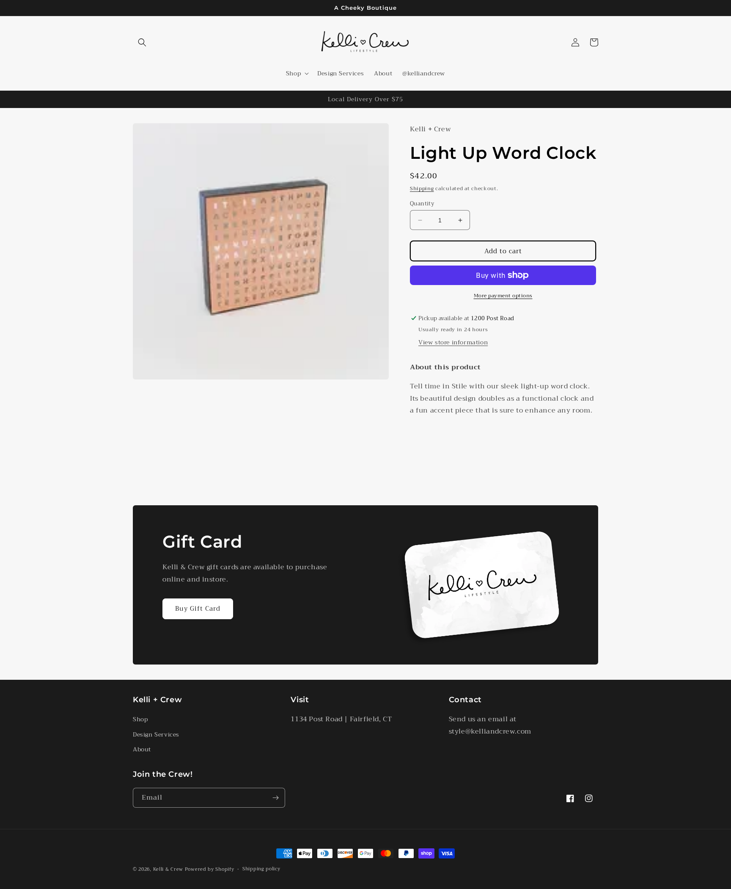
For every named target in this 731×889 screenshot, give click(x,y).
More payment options (503, 295)
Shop (140, 719)
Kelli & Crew (168, 869)
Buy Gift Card (197, 608)
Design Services (156, 734)
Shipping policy (261, 869)
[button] (142, 42)
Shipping (422, 188)
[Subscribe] (275, 798)
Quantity (422, 203)
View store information (453, 342)
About (142, 749)
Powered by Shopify (209, 869)
